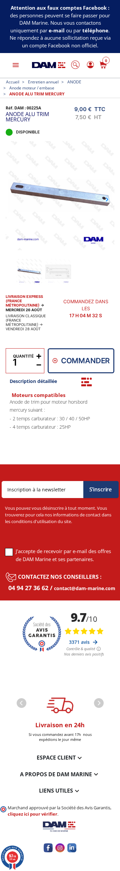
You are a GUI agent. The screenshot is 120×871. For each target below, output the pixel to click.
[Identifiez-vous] (89, 64)
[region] (60, 426)
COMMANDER (85, 360)
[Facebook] (48, 848)
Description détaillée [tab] (33, 381)
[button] (75, 64)
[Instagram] (60, 848)
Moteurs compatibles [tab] (38, 395)
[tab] (86, 382)
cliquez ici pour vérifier (32, 814)
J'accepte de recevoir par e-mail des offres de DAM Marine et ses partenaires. (63, 555)
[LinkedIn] (72, 848)
